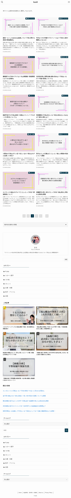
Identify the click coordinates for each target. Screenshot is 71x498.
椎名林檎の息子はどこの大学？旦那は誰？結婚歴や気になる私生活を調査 (26, 401)
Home (20, 492)
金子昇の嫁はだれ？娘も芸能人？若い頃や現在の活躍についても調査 (24, 396)
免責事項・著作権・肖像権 (30, 492)
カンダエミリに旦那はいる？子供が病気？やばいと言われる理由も (23, 391)
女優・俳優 (8, 288)
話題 (6, 296)
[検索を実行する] (66, 430)
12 (47, 216)
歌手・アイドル (10, 292)
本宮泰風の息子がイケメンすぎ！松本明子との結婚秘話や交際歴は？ (24, 406)
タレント (8, 283)
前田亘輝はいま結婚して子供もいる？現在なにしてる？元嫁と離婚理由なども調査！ (29, 411)
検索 (66, 259)
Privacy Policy (48, 492)
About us (41, 492)
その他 (7, 279)
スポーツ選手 (9, 275)
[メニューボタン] (69, 2)
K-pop (7, 271)
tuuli (35, 2)
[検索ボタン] (2, 2)
